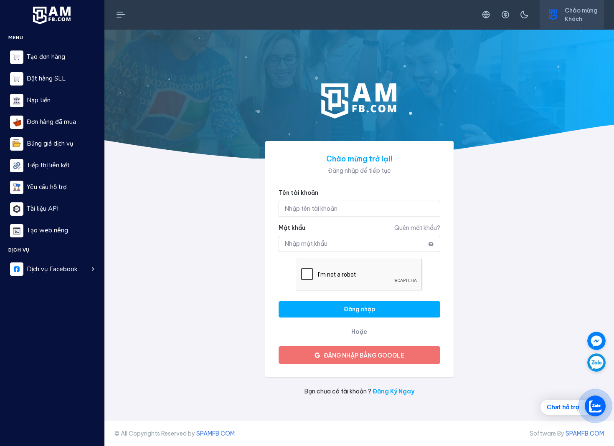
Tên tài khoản (298, 193)
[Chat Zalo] (596, 362)
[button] (52, 269)
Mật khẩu (292, 228)
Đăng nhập (359, 309)
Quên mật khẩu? (417, 228)
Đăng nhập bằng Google (364, 355)
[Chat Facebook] (596, 341)
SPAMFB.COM (215, 433)
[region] (52, 232)
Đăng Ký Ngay (393, 391)
